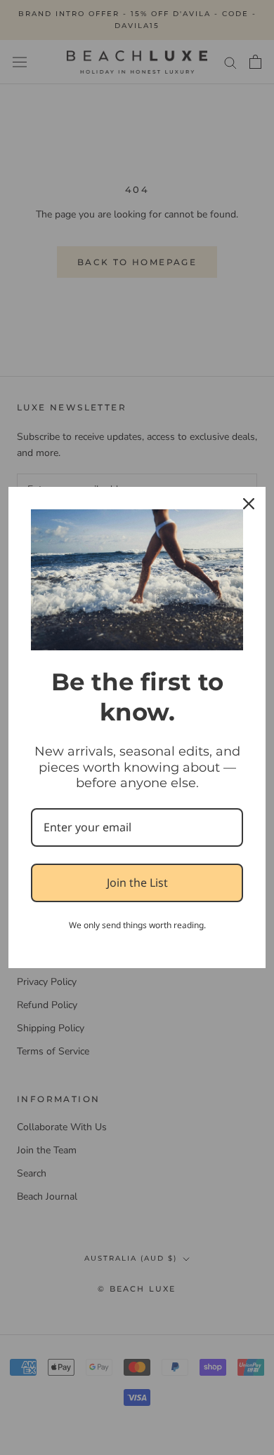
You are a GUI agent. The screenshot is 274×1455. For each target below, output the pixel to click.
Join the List (137, 882)
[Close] (249, 504)
